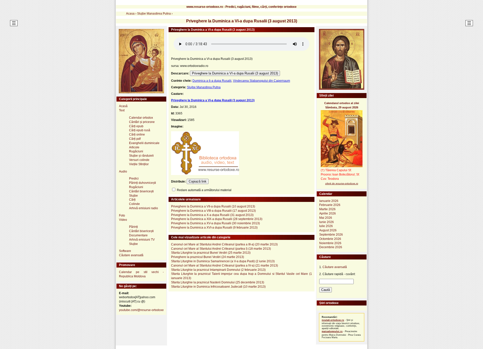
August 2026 (328, 230)
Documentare (138, 235)
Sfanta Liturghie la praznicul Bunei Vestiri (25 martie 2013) (211, 252)
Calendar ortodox (141, 117)
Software (125, 251)
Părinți (133, 227)
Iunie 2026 (326, 222)
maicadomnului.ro (332, 331)
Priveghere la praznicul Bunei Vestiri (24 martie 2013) (207, 257)
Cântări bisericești (141, 191)
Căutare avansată (131, 255)
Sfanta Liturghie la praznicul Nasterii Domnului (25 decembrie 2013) (217, 282)
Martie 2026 (327, 209)
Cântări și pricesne (142, 122)
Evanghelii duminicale (144, 143)
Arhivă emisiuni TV (142, 239)
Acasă (123, 106)
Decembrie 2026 (330, 247)
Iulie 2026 (326, 226)
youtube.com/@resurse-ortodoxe (141, 310)
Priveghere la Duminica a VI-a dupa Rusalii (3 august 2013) (235, 73)
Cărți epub (136, 126)
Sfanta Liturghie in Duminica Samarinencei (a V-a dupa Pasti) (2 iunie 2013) (223, 261)
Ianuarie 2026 (328, 201)
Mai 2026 (325, 218)
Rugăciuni (136, 151)
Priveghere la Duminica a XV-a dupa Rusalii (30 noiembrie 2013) (215, 223)
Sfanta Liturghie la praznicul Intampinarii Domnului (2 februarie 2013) (218, 270)
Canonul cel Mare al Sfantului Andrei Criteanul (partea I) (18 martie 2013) (221, 248)
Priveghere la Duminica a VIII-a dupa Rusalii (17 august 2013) (213, 210)
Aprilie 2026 (327, 213)
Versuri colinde (139, 160)
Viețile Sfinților (139, 164)
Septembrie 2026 (331, 234)
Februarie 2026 (329, 205)
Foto (122, 215)
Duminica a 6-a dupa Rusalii (211, 80)
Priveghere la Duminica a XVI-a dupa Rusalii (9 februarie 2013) (214, 227)
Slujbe (133, 195)
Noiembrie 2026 (330, 243)
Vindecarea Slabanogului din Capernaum (261, 80)
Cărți (132, 199)
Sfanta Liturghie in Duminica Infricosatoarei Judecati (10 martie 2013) (218, 286)
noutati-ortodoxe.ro (333, 320)
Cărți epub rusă (139, 130)
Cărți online (137, 134)
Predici (134, 178)
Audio (123, 171)
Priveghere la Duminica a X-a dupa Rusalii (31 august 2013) (212, 215)
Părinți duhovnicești (142, 183)
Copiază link (198, 181)
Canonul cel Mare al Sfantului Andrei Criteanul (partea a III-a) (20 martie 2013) (224, 244)
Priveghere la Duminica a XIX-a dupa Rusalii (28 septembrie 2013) (216, 219)
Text (122, 110)
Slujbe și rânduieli (141, 155)
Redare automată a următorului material (203, 190)
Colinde (134, 204)
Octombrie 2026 (330, 239)
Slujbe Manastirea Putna (204, 87)
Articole (134, 147)
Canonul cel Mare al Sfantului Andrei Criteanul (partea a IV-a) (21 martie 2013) (224, 265)
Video (123, 220)
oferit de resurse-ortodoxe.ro (341, 183)
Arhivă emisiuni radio (143, 208)
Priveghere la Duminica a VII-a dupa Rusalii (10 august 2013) (213, 206)
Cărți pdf (135, 139)
